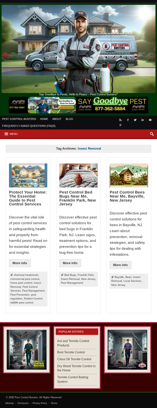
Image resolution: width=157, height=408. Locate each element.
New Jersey (88, 279)
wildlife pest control (21, 302)
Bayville (119, 277)
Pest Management (33, 290)
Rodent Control (33, 298)
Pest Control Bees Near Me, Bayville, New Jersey (127, 196)
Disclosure (23, 403)
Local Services (132, 280)
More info (19, 263)
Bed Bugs (70, 275)
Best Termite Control (71, 352)
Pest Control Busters (19, 118)
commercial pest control (24, 279)
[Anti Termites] (127, 350)
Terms (54, 403)
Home (44, 118)
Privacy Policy (40, 403)
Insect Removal (70, 279)
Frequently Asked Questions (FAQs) (29, 125)
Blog (69, 118)
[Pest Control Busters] (79, 6)
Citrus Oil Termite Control (74, 359)
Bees (128, 277)
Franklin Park (86, 275)
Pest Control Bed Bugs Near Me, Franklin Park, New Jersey (77, 198)
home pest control (21, 282)
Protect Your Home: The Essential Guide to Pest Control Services (28, 198)
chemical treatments (26, 275)
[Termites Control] (27, 350)
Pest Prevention (19, 294)
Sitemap (9, 403)
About (56, 118)
